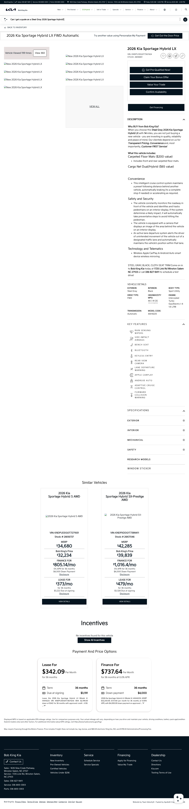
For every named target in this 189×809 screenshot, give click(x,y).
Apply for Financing (127, 760)
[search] (186, 9)
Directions (156, 764)
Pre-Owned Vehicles (59, 764)
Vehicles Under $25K (60, 773)
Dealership (158, 755)
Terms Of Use (32, 802)
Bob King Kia (9, 802)
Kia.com (155, 769)
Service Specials (91, 764)
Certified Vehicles (58, 769)
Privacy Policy (20, 802)
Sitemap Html (52, 802)
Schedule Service (92, 760)
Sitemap (42, 802)
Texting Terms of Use (161, 773)
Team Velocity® (148, 802)
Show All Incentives (94, 640)
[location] (68, 2)
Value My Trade (125, 764)
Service (88, 755)
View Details (64, 602)
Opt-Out (71, 802)
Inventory (56, 755)
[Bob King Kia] (16, 9)
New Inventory (57, 760)
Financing (124, 755)
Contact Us (15, 761)
